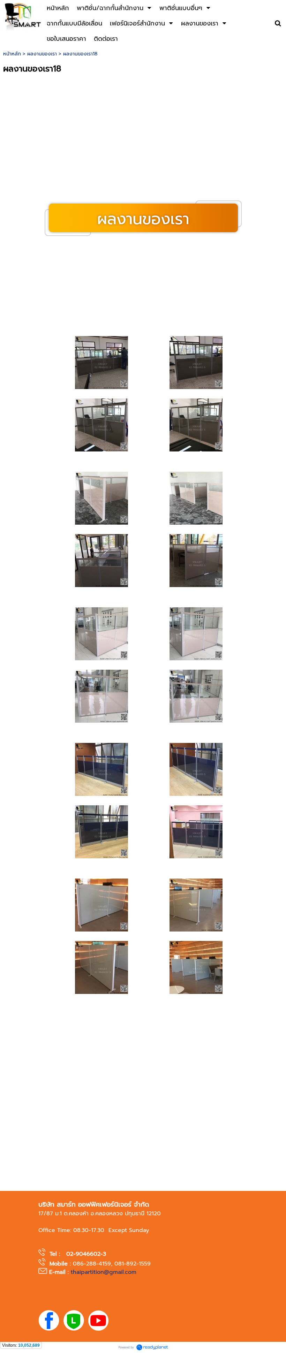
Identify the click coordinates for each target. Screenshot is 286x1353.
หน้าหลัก (12, 54)
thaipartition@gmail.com (103, 1272)
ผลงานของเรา (42, 54)
